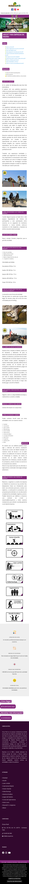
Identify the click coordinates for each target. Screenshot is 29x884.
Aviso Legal (3, 862)
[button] (13, 16)
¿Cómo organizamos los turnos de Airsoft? (15, 48)
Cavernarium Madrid (8, 786)
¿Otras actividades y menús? (12, 61)
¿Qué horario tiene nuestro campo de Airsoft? (15, 58)
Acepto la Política (14, 878)
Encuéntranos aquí (8, 706)
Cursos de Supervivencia (9, 799)
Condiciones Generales (12, 862)
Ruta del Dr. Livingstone (8, 805)
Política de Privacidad (22, 862)
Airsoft (4, 780)
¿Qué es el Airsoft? (10, 47)
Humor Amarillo (6, 789)
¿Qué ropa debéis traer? (11, 50)
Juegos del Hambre (7, 797)
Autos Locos (5, 802)
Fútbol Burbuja (6, 791)
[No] (27, 873)
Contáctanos (6, 718)
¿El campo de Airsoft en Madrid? (13, 56)
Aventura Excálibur (7, 794)
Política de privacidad (14, 881)
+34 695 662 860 (7, 833)
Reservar (25, 443)
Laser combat (6, 783)
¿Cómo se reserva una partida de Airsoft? (15, 63)
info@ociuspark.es (8, 836)
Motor (4, 808)
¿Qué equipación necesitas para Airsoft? (14, 52)
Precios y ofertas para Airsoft (12, 60)
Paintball (4, 778)
